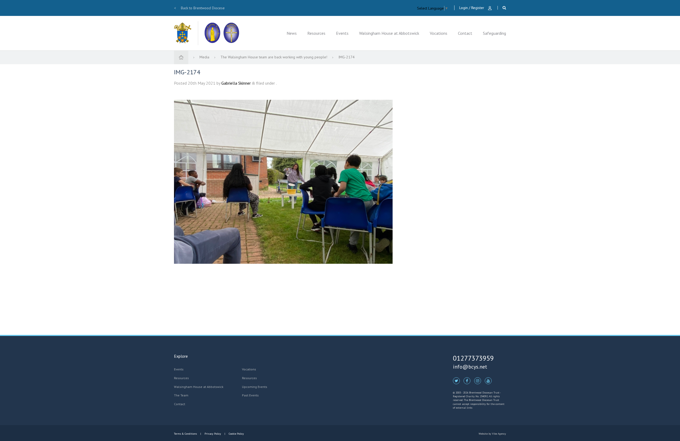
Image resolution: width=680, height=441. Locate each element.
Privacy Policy (213, 433)
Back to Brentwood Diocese (199, 8)
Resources (316, 33)
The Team (181, 395)
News (292, 33)
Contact (465, 33)
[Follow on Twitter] (456, 380)
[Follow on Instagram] (477, 380)
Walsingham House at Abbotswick (389, 33)
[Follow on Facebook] (467, 380)
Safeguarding (494, 33)
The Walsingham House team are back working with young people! (274, 57)
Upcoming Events (254, 387)
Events (342, 33)
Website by (492, 433)
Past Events (250, 395)
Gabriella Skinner (236, 83)
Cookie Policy (236, 433)
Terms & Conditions (186, 433)
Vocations (438, 33)
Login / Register (472, 7)
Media (204, 57)
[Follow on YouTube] (488, 380)
